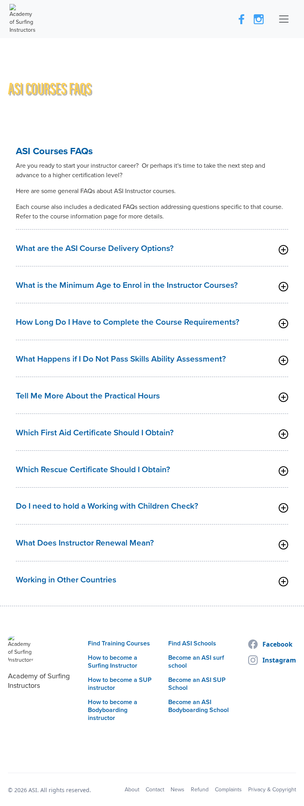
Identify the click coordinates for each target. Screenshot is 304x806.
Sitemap (108, 790)
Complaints (228, 790)
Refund (200, 790)
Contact (155, 790)
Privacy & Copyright (272, 790)
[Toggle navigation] (283, 19)
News (177, 790)
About (132, 790)
